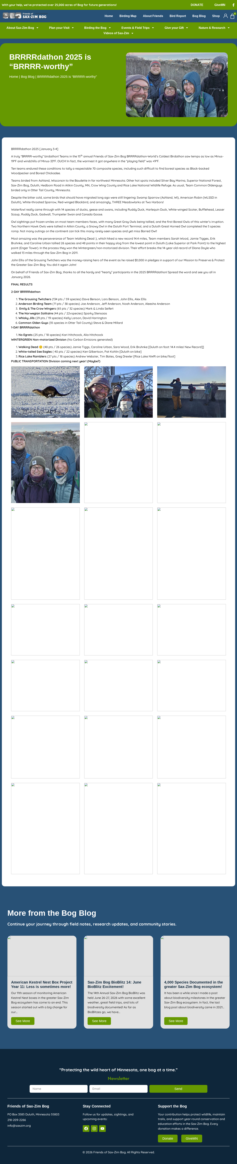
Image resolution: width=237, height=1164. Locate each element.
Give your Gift (174, 27)
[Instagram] (94, 1128)
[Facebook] (86, 1128)
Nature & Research (212, 27)
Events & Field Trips (135, 27)
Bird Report (178, 16)
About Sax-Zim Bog (20, 27)
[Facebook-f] (233, 5)
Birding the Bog (95, 27)
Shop (216, 16)
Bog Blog (199, 16)
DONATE (197, 4)
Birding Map (127, 16)
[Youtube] (102, 1128)
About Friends (153, 16)
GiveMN (219, 4)
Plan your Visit (59, 27)
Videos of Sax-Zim (116, 33)
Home (109, 16)
